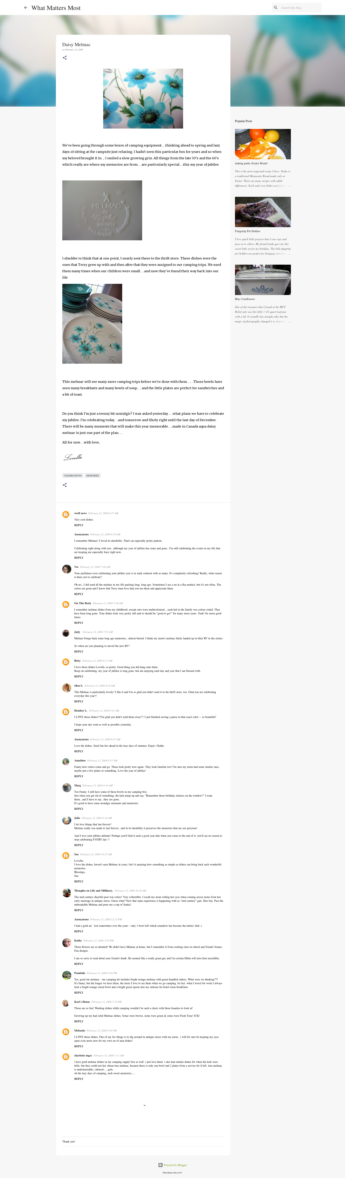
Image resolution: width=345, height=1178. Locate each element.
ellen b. (78, 685)
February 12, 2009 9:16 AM (97, 785)
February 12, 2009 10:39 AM (130, 890)
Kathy (78, 940)
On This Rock (82, 603)
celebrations (73, 475)
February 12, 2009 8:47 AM (105, 739)
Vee (76, 567)
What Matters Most (56, 7)
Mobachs (79, 1030)
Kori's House (82, 1002)
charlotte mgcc (83, 1055)
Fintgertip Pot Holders (247, 231)
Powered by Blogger (175, 1165)
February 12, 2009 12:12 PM (106, 919)
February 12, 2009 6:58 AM (105, 534)
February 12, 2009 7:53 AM (98, 632)
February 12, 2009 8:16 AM (100, 685)
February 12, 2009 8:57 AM (102, 760)
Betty (77, 660)
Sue (76, 854)
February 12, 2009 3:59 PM (98, 940)
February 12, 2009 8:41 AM (104, 710)
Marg (77, 785)
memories (92, 475)
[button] (64, 58)
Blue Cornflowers (245, 299)
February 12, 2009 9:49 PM (102, 1030)
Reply (78, 525)
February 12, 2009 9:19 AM (97, 818)
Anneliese (80, 760)
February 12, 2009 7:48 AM (108, 603)
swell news (80, 513)
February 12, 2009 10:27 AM (96, 854)
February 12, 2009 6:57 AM (103, 513)
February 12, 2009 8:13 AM (97, 660)
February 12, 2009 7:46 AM (95, 567)
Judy (77, 632)
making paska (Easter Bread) (251, 163)
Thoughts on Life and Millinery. (93, 890)
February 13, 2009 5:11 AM (109, 1055)
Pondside (79, 973)
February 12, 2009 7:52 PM (106, 1002)
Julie (77, 818)
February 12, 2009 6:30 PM (102, 973)
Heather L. (80, 710)
